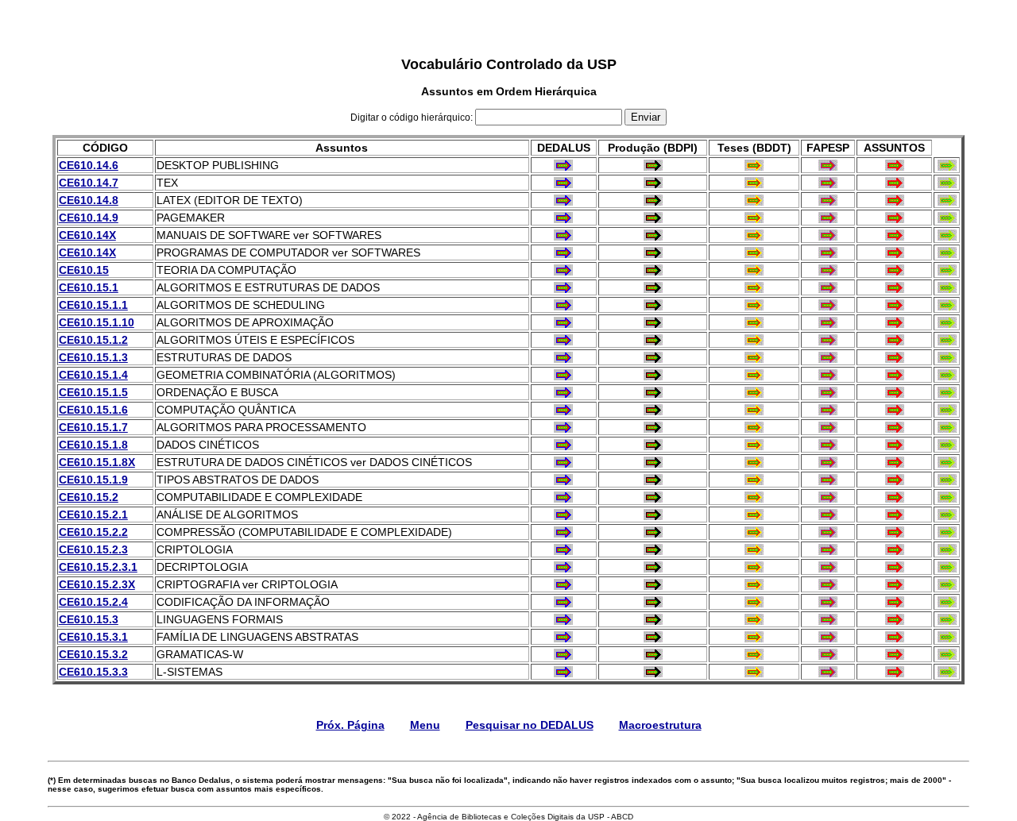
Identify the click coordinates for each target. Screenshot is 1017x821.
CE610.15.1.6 (93, 409)
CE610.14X (87, 235)
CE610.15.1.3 (93, 357)
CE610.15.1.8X (97, 462)
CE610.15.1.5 (93, 392)
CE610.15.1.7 (93, 427)
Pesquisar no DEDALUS (530, 725)
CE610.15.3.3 (93, 671)
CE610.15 (84, 270)
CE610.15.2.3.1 (98, 567)
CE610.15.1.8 (93, 444)
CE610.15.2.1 (93, 514)
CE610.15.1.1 (93, 305)
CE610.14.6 (88, 165)
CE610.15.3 (88, 619)
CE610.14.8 (88, 200)
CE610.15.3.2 (93, 654)
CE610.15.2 (88, 497)
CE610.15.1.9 (93, 479)
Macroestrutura (660, 725)
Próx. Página (350, 725)
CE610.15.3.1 (93, 636)
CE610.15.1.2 (93, 339)
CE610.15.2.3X (97, 584)
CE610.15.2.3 (93, 549)
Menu (425, 725)
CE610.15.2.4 (93, 602)
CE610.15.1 (88, 287)
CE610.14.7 (88, 182)
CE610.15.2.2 (93, 532)
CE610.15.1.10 (96, 322)
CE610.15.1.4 (93, 374)
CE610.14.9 (88, 217)
